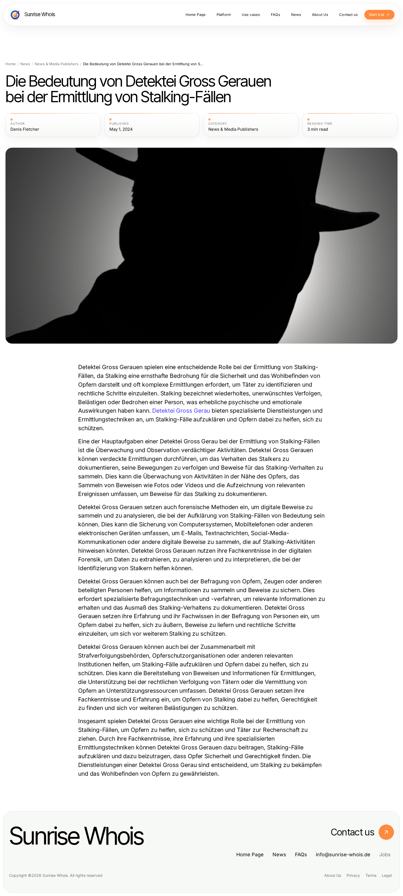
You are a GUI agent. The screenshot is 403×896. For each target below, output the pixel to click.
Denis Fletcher (24, 129)
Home (10, 64)
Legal (387, 875)
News (25, 64)
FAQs (301, 854)
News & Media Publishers (56, 64)
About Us (332, 875)
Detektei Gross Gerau (181, 410)
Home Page (250, 854)
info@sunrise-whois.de (343, 854)
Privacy (353, 875)
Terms (370, 875)
